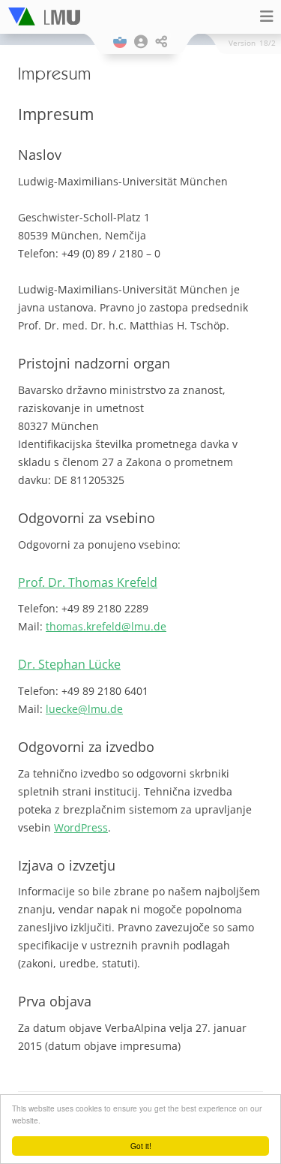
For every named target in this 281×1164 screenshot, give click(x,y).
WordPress (81, 827)
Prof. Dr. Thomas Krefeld (87, 582)
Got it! (140, 1145)
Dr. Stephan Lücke (69, 664)
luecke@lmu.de (84, 709)
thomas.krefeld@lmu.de (106, 626)
